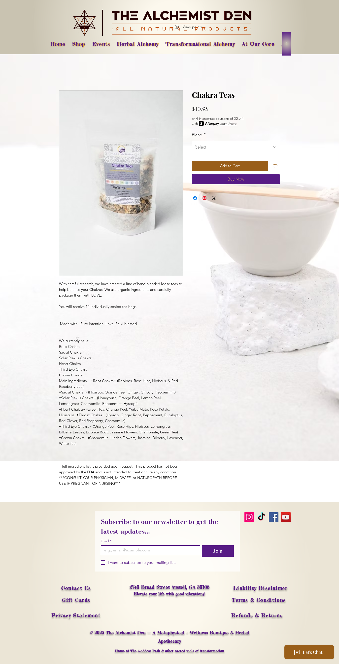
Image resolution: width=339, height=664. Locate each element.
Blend (199, 135)
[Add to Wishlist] (275, 166)
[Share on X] (214, 198)
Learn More (228, 123)
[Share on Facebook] (195, 198)
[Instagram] (249, 517)
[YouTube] (286, 517)
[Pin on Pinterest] (204, 198)
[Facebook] (273, 517)
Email (106, 541)
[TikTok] (261, 517)
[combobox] (236, 147)
